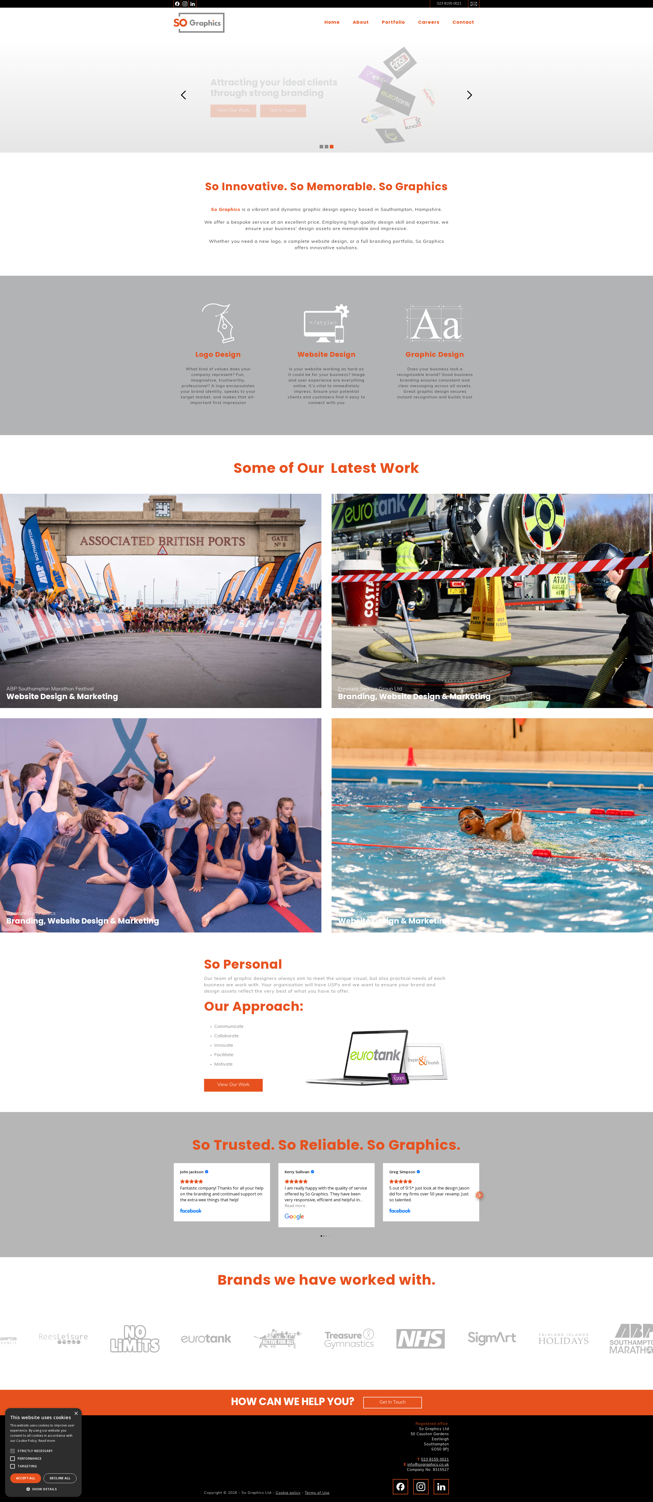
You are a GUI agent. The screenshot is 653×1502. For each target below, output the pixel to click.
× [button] (76, 1414)
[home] (198, 23)
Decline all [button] (60, 1478)
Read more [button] (295, 1205)
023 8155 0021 (435, 1460)
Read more (47, 1440)
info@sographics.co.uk (428, 1465)
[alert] (43, 1452)
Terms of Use (317, 1493)
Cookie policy (288, 1493)
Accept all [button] (25, 1478)
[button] (183, 95)
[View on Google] (294, 1217)
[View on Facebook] (191, 1211)
